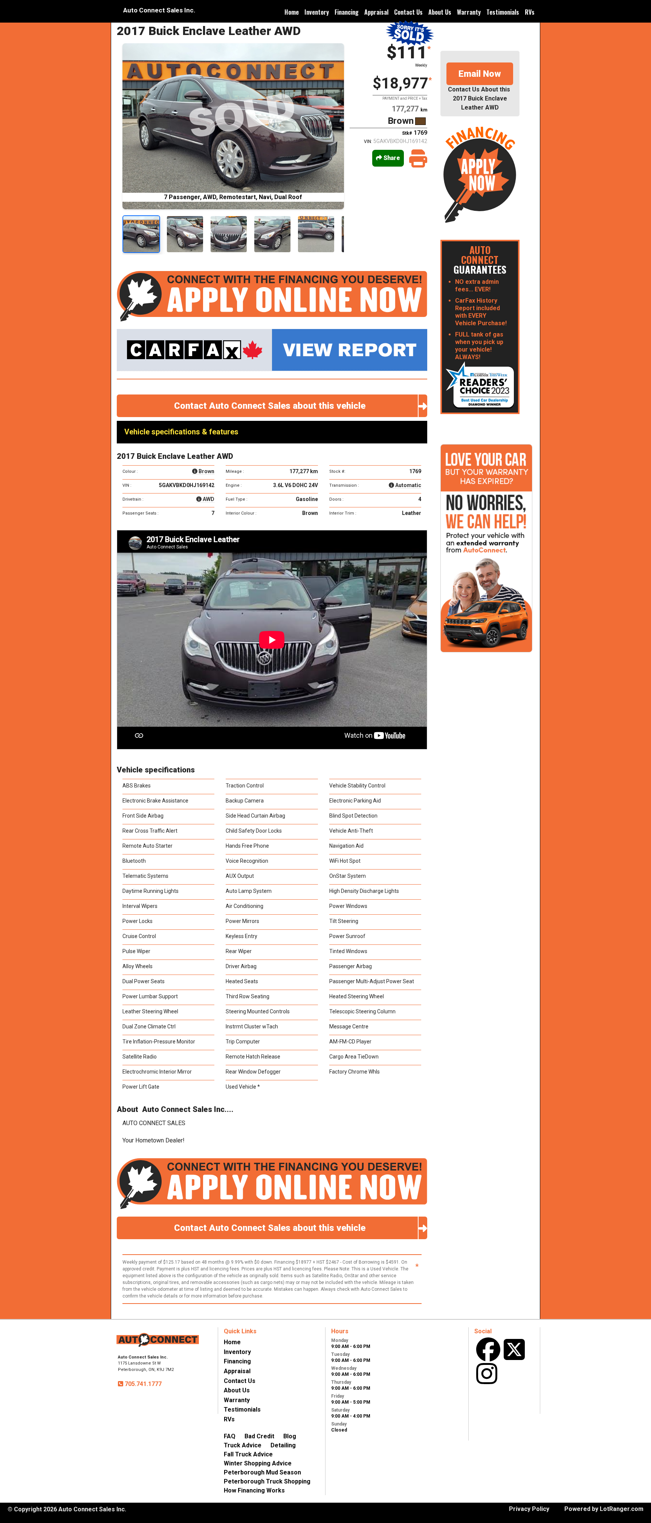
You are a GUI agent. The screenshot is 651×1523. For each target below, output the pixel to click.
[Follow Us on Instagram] (486, 1374)
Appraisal (376, 12)
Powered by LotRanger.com (603, 1508)
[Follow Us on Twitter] (514, 1349)
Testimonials (502, 12)
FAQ (229, 1436)
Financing (347, 12)
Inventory (316, 12)
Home (291, 12)
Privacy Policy (529, 1508)
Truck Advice (242, 1445)
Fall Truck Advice (248, 1454)
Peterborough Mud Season (262, 1472)
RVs (530, 12)
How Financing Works (254, 1490)
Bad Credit (259, 1436)
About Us (439, 12)
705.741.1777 (142, 1383)
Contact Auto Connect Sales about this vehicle (272, 406)
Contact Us (408, 12)
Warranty (469, 12)
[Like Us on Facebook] (488, 1349)
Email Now (479, 74)
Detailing (283, 1445)
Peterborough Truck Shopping (267, 1481)
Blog (289, 1436)
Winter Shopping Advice (258, 1463)
